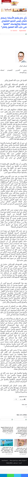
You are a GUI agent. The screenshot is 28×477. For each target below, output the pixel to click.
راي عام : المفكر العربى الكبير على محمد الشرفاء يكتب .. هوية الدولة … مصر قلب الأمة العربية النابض (7, 450)
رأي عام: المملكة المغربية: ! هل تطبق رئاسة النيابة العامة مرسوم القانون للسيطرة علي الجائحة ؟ (7, 429)
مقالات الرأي (20, 14)
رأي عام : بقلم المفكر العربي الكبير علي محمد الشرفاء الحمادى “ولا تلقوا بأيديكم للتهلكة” (20, 450)
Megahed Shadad (22, 31)
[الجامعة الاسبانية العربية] (14, 3)
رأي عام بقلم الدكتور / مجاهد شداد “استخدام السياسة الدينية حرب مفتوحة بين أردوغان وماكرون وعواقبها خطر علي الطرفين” (21, 431)
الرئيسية (24, 14)
